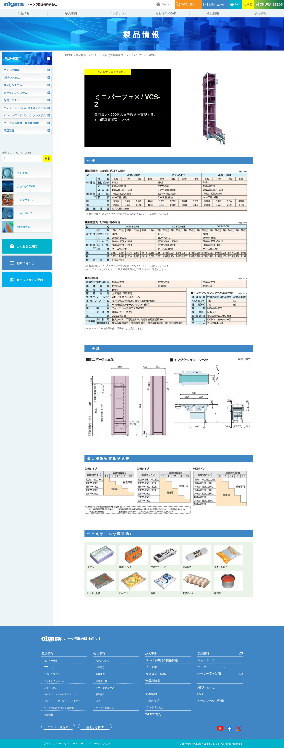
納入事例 (151, 653)
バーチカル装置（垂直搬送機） (107, 55)
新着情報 (151, 694)
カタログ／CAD (155, 673)
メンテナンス (154, 707)
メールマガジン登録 (210, 700)
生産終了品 (152, 700)
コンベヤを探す (58, 727)
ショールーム (206, 660)
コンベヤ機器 (51, 660)
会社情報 (99, 653)
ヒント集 (151, 667)
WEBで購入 (153, 714)
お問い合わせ (206, 687)
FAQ (200, 694)
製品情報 (81, 55)
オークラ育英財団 (209, 673)
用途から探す (95, 727)
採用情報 (203, 653)
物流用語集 (152, 680)
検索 (47, 158)
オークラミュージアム (212, 667)
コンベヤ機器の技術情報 (161, 660)
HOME (69, 55)
